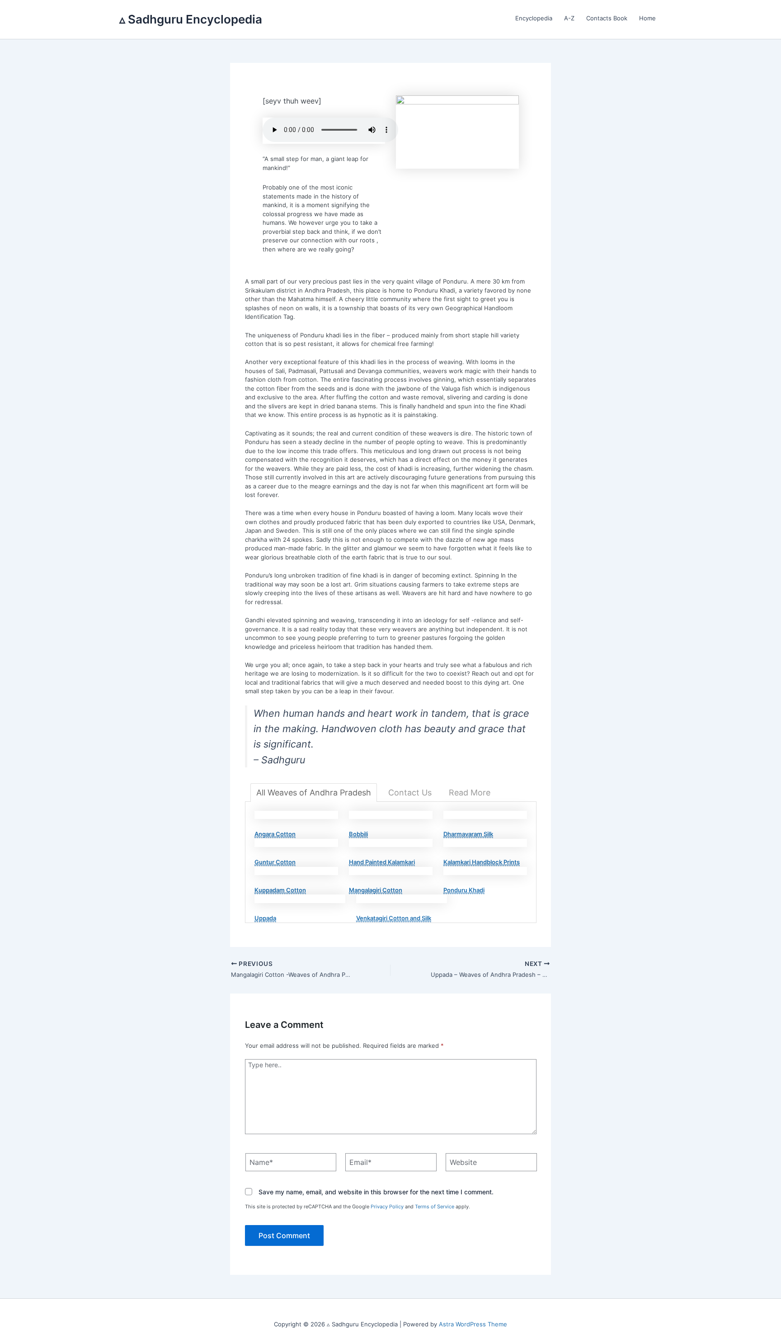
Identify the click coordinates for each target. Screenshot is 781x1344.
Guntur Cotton (275, 862)
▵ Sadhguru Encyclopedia (190, 19)
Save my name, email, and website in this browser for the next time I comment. (376, 1192)
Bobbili (358, 834)
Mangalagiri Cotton (375, 890)
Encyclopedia (533, 18)
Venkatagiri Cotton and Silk (393, 918)
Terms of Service (434, 1206)
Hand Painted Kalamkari (382, 862)
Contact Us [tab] (410, 792)
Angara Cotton (275, 834)
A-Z (569, 18)
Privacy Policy (387, 1206)
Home (647, 18)
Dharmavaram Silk (468, 834)
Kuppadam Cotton (280, 890)
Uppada (265, 918)
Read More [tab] (469, 792)
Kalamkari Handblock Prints (481, 862)
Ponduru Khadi (464, 890)
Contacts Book (606, 18)
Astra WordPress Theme (473, 1324)
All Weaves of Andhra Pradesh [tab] (313, 792)
